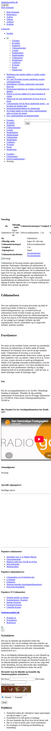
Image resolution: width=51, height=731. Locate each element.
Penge (14, 67)
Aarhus (10, 17)
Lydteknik (11, 579)
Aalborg (10, 22)
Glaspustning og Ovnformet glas (20, 577)
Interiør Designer (14, 602)
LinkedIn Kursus (14, 607)
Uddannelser (17, 58)
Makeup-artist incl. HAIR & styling (22, 562)
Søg (27, 123)
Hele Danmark (7, 7)
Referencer (11, 622)
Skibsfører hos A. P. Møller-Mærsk (21, 557)
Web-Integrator (13, 564)
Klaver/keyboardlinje (16, 587)
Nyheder (15, 65)
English (10, 33)
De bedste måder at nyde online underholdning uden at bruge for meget (27, 112)
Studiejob (16, 45)
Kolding (10, 24)
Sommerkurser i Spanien (17, 600)
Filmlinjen (11, 582)
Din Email (39, 679)
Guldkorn (16, 62)
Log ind (5, 5)
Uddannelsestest (19, 48)
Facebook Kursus (14, 605)
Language (5, 29)
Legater (15, 50)
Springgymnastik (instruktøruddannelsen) (24, 584)
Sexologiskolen (33, 253)
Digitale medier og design (18, 597)
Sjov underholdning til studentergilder (23, 116)
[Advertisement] (25, 190)
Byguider (16, 43)
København (12, 14)
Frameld (18, 697)
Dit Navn (5, 679)
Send (4, 702)
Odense (10, 19)
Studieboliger (17, 53)
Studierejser (17, 70)
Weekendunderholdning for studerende (23, 108)
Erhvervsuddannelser (16, 159)
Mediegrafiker (13, 566)
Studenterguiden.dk (10, 612)
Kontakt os (11, 618)
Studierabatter (18, 55)
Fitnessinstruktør (14, 559)
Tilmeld (8, 697)
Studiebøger (17, 60)
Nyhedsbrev (12, 620)
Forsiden (15, 41)
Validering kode (8, 684)
